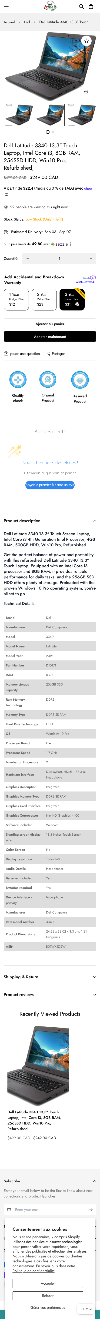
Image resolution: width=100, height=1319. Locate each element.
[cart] (91, 6)
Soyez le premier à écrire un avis (50, 485)
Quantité (11, 258)
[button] (50, 244)
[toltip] (86, 92)
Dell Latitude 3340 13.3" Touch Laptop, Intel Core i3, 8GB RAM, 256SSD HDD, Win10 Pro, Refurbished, (34, 1120)
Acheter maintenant (50, 336)
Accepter (48, 1283)
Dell (27, 22)
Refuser (47, 1295)
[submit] (91, 1209)
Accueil (9, 22)
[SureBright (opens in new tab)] (89, 277)
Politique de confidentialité (34, 1270)
